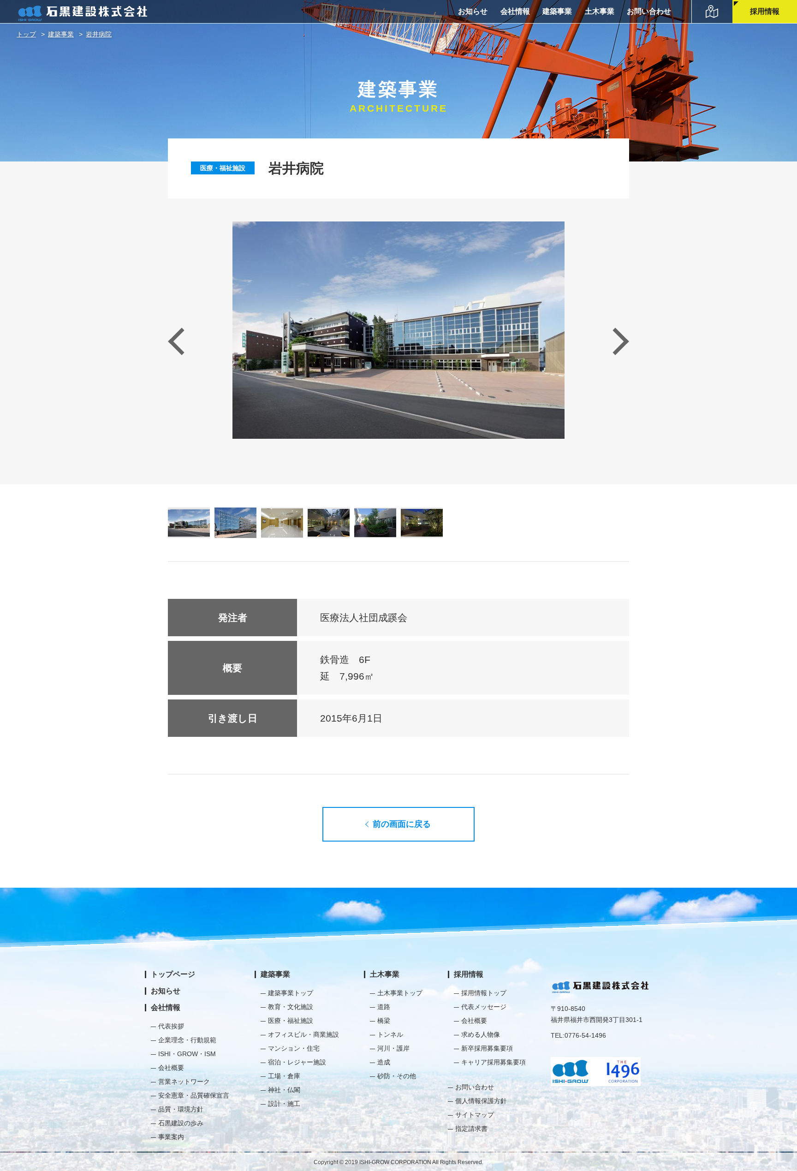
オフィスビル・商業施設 (303, 1034)
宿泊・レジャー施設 (297, 1062)
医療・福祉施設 (222, 168)
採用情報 (764, 11)
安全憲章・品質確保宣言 (193, 1095)
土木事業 (599, 11)
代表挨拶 (171, 1026)
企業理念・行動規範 (187, 1040)
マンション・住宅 (294, 1048)
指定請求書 (471, 1128)
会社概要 (171, 1067)
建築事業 (557, 11)
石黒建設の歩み (180, 1123)
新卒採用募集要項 (487, 1048)
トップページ (173, 974)
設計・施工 (284, 1103)
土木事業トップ (399, 993)
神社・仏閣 (284, 1089)
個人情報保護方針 (481, 1101)
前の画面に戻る (402, 824)
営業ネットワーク (184, 1081)
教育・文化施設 (290, 1006)
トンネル (390, 1034)
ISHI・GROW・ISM (187, 1053)
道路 (383, 1006)
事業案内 (171, 1137)
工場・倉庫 (284, 1076)
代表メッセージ (483, 1006)
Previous (181, 341)
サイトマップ (474, 1114)
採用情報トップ (483, 993)
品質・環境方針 (180, 1109)
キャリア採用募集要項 (493, 1062)
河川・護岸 (393, 1048)
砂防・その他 (396, 1076)
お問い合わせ (649, 11)
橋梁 (383, 1020)
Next (615, 341)
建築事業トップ (290, 993)
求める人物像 (480, 1034)
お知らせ (473, 11)
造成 (383, 1062)
